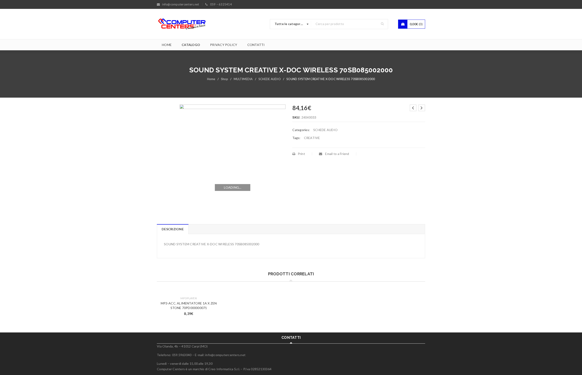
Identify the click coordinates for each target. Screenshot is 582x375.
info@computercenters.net (225, 355)
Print (301, 154)
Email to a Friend (336, 154)
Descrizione (173, 229)
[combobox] (290, 24)
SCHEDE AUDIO (269, 79)
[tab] (172, 229)
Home (211, 79)
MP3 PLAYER (189, 298)
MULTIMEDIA (243, 79)
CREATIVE (312, 138)
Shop (224, 79)
